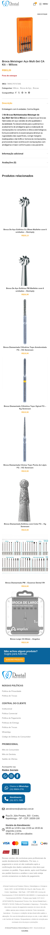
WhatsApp (6, 732)
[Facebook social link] (15, 93)
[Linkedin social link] (25, 93)
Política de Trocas (9, 696)
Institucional (7, 709)
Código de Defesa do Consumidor (16, 737)
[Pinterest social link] (22, 93)
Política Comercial (9, 713)
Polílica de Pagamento (11, 718)
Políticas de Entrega (10, 723)
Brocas (36, 88)
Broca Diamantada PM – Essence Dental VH (25, 583)
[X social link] (19, 93)
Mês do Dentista (9, 754)
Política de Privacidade (11, 691)
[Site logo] (10, 4)
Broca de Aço (25, 88)
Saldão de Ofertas (9, 759)
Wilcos (16, 88)
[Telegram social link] (29, 93)
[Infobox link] (16, 787)
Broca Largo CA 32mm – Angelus (25, 639)
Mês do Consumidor (10, 750)
